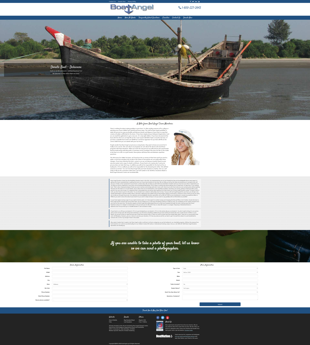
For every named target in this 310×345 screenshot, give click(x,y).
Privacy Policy (132, 1)
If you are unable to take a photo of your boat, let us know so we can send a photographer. (155, 245)
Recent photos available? (43, 300)
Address (47, 276)
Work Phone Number (44, 296)
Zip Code (47, 288)
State (48, 284)
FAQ (110, 322)
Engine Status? (175, 288)
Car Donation (128, 322)
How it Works (113, 320)
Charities (165, 17)
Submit (220, 304)
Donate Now (121, 1)
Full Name (47, 268)
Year (178, 272)
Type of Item (176, 268)
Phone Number (45, 292)
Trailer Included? (175, 284)
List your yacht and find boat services (185, 336)
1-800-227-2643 (191, 8)
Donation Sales (189, 330)
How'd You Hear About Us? (172, 292)
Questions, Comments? (173, 296)
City (48, 280)
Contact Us (112, 1)
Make (178, 276)
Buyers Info (142, 320)
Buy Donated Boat (129, 320)
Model (178, 280)
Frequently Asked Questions (149, 17)
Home (120, 17)
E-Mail (48, 272)
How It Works (130, 17)
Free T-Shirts (143, 322)
